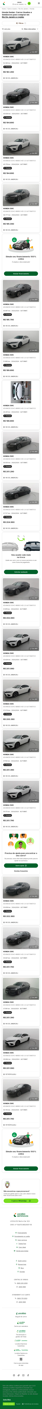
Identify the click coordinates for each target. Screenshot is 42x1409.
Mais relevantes (30, 29)
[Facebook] (28, 1375)
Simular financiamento (21, 274)
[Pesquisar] (29, 3)
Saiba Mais (7, 1399)
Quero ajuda (20, 865)
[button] (21, 1287)
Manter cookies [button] (8, 1404)
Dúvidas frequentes (21, 871)
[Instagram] (14, 1375)
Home (4, 9)
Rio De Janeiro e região (13, 17)
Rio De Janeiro (23, 9)
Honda (32, 9)
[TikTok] (18, 1375)
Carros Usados (12, 9)
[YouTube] (23, 1375)
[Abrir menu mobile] (39, 3)
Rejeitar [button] (18, 1404)
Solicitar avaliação (21, 572)
